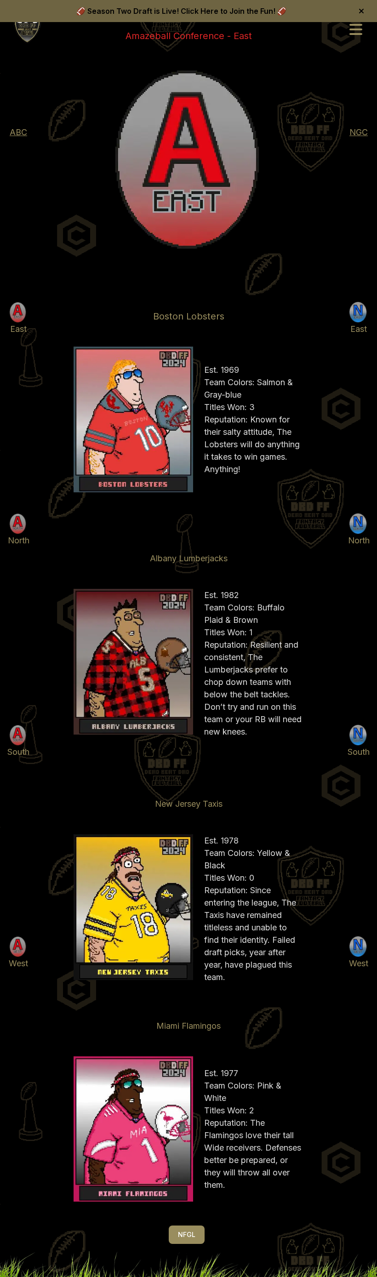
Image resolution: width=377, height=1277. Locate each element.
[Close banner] (361, 11)
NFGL (186, 1234)
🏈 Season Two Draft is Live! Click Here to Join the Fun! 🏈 (181, 11)
